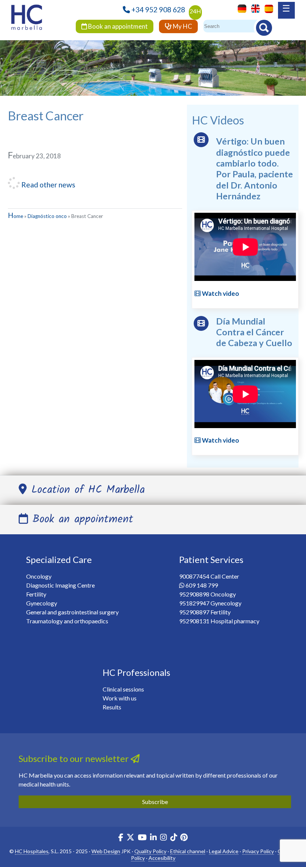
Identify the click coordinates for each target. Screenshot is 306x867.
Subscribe (155, 801)
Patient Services (211, 559)
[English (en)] (253, 8)
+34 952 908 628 (158, 9)
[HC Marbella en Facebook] (120, 838)
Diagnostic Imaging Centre (60, 585)
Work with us (120, 698)
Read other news (47, 184)
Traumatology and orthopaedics (67, 620)
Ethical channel (187, 851)
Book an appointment (117, 26)
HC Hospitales (32, 851)
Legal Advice (223, 851)
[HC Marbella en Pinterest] (184, 838)
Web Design (105, 851)
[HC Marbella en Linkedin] (153, 838)
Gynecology (41, 603)
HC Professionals (136, 672)
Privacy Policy (258, 851)
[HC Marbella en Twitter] (131, 838)
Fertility (36, 594)
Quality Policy (150, 851)
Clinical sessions (123, 689)
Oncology (38, 576)
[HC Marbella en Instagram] (163, 838)
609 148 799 (201, 585)
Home (15, 216)
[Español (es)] (267, 8)
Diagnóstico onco (47, 216)
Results (112, 707)
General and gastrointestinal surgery (72, 612)
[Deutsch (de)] (240, 8)
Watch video (220, 293)
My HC (182, 26)
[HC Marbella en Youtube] (142, 838)
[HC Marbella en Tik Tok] (173, 838)
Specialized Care (59, 559)
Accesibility (162, 858)
